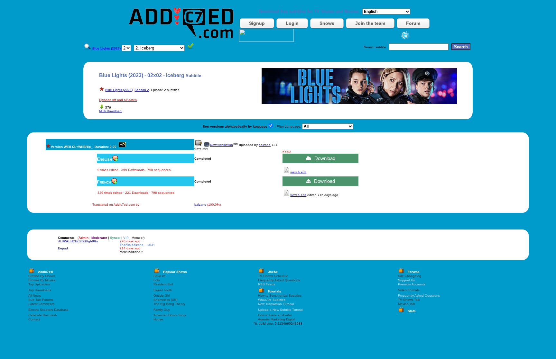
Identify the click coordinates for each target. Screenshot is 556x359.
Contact (34, 319)
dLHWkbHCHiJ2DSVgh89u (78, 241)
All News (34, 295)
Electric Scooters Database (48, 309)
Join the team (370, 23)
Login (292, 23)
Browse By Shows (41, 276)
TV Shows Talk (409, 299)
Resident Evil (163, 284)
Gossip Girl (161, 295)
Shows (327, 23)
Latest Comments (41, 304)
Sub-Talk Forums (40, 299)
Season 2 (141, 90)
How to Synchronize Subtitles (279, 295)
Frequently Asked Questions (279, 280)
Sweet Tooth (162, 290)
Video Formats (409, 290)
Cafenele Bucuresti (42, 315)
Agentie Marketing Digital (276, 319)
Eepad (63, 248)
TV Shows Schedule (273, 276)
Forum (413, 23)
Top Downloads (39, 290)
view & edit (298, 172)
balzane (265, 145)
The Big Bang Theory (169, 304)
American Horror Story (169, 315)
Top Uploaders (39, 284)
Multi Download (110, 111)
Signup (257, 23)
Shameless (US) (165, 299)
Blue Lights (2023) (119, 90)
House (158, 319)
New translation (221, 145)
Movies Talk (406, 304)
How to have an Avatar (275, 315)
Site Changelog (409, 276)
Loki (156, 280)
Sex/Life (159, 276)
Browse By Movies (41, 280)
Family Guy (161, 309)
